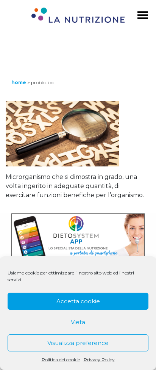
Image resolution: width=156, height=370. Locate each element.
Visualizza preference (78, 342)
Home (18, 82)
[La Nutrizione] (78, 16)
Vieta (78, 322)
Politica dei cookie (61, 359)
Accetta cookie (78, 301)
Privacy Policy (99, 359)
